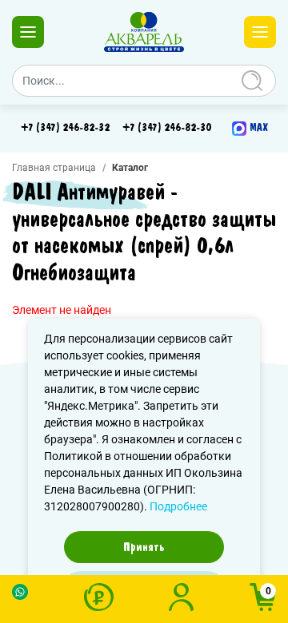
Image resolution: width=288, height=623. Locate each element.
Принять (144, 547)
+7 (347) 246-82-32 (65, 128)
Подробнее (178, 506)
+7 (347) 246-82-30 (166, 128)
